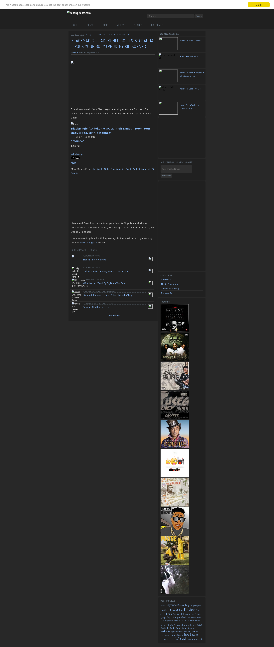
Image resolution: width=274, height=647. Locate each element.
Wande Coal (171, 640)
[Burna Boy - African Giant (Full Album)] (175, 505)
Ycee (189, 639)
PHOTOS (138, 25)
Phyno (198, 624)
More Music (114, 315)
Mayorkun (169, 621)
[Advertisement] (112, 198)
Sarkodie (165, 631)
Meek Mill (178, 620)
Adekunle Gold (100, 169)
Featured (86, 279)
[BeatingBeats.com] (79, 13)
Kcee (189, 618)
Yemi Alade (197, 639)
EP (84, 303)
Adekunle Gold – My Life (190, 88)
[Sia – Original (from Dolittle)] (175, 447)
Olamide (167, 624)
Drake (169, 613)
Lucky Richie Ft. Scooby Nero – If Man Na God (106, 271)
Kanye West (179, 617)
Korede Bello (196, 617)
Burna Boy (183, 605)
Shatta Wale (182, 631)
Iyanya (163, 617)
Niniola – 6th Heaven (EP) (96, 306)
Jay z (170, 617)
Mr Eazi (185, 620)
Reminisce (181, 628)
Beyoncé (171, 605)
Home (72, 35)
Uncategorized (109, 291)
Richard (75, 53)
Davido (189, 609)
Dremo (176, 614)
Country (77, 35)
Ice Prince (196, 613)
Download (78, 141)
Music (85, 256)
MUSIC (105, 25)
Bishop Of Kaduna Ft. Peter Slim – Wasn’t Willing (108, 295)
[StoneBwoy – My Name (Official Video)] (175, 592)
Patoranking (188, 624)
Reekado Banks (168, 628)
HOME (75, 25)
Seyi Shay (174, 631)
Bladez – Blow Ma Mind (94, 259)
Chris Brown (170, 610)
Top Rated (98, 256)
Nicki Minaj (195, 620)
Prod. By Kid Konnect (138, 169)
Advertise (166, 279)
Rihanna (191, 628)
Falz (181, 613)
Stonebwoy (165, 635)
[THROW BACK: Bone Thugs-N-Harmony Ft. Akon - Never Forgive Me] (175, 360)
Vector (163, 639)
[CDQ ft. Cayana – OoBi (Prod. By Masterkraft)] (175, 476)
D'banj (180, 610)
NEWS (90, 25)
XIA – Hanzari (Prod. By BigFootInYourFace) (104, 283)
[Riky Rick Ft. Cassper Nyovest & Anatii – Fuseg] (175, 418)
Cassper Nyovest (196, 605)
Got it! (259, 4)
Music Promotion (169, 284)
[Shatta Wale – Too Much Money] (175, 534)
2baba (163, 605)
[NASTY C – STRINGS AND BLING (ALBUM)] (175, 389)
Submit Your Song (170, 288)
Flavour (187, 614)
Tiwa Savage (191, 634)
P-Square (178, 625)
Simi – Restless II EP (189, 56)
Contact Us (166, 293)
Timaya (180, 635)
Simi (189, 631)
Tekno (174, 634)
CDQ (162, 610)
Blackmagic (117, 169)
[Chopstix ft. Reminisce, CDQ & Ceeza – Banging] (175, 331)
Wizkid (181, 638)
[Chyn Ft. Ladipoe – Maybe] (175, 563)
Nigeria (82, 35)
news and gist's (88, 242)
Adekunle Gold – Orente (190, 40)
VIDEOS (121, 25)
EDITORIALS (157, 25)
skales (195, 631)
